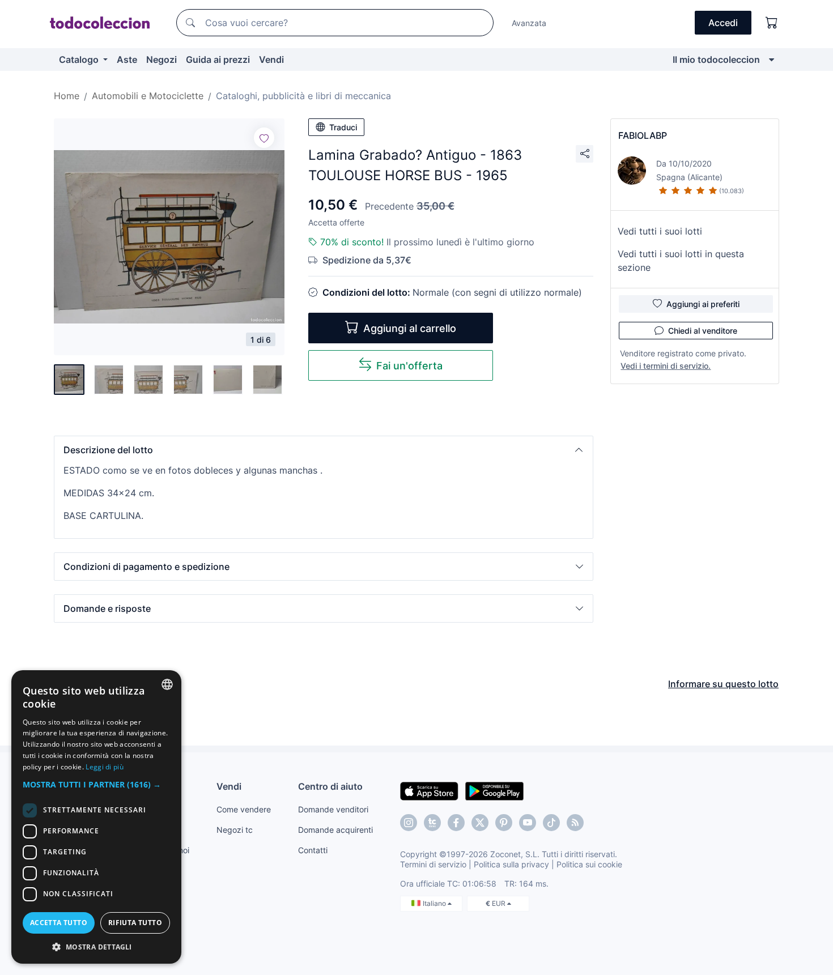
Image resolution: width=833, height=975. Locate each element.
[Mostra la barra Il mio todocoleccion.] (771, 59)
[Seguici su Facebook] (456, 822)
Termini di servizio (433, 864)
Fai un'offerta (409, 366)
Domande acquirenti (335, 830)
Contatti (313, 850)
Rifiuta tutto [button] (135, 922)
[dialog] (96, 817)
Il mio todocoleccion (716, 59)
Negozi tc (234, 830)
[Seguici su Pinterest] (503, 822)
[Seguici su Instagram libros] (432, 822)
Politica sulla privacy (511, 864)
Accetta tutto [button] (58, 922)
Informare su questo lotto (723, 683)
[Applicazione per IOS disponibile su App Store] (429, 790)
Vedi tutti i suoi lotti (660, 231)
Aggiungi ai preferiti (703, 304)
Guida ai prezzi (218, 59)
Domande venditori (333, 809)
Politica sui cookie (589, 864)
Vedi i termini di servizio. (665, 366)
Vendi (271, 59)
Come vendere (243, 809)
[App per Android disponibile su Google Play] (494, 790)
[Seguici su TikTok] (551, 822)
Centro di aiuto (330, 786)
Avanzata (529, 23)
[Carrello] (772, 22)
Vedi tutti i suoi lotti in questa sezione (681, 260)
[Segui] (264, 137)
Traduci (343, 127)
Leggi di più (105, 767)
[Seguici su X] (479, 822)
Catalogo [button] (80, 59)
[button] (323, 450)
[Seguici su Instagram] (408, 822)
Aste (127, 59)
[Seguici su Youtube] (527, 822)
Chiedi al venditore (702, 330)
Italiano (435, 903)
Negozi (161, 59)
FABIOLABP (642, 135)
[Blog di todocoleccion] (575, 822)
